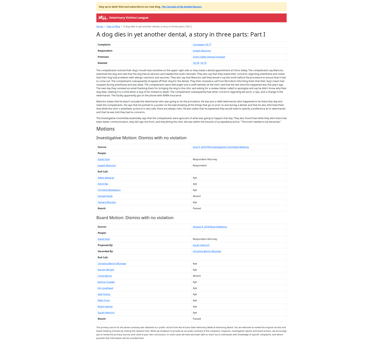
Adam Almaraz (106, 177)
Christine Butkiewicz (109, 190)
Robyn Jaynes (105, 306)
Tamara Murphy (107, 202)
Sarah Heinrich (201, 245)
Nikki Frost (104, 300)
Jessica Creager (106, 282)
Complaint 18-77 (202, 44)
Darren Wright (106, 269)
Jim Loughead (105, 288)
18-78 (196, 63)
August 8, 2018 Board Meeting (210, 226)
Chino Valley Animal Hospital (209, 56)
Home (99, 26)
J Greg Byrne (105, 275)
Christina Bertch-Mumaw (207, 251)
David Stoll (104, 159)
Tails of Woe (113, 26)
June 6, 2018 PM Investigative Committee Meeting (221, 147)
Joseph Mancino (202, 50)
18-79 (203, 63)
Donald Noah (105, 196)
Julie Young (104, 294)
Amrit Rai (103, 183)
